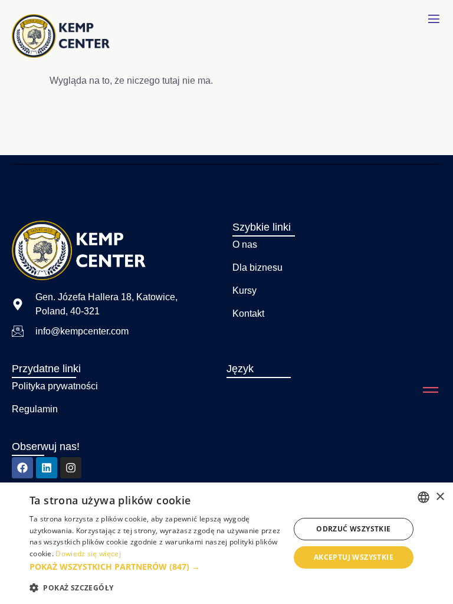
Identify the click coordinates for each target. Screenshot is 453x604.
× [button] (439, 497)
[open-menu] (433, 19)
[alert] (226, 543)
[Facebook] (22, 467)
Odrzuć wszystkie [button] (353, 529)
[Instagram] (70, 467)
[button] (155, 567)
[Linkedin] (46, 467)
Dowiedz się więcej (87, 554)
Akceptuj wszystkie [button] (353, 557)
